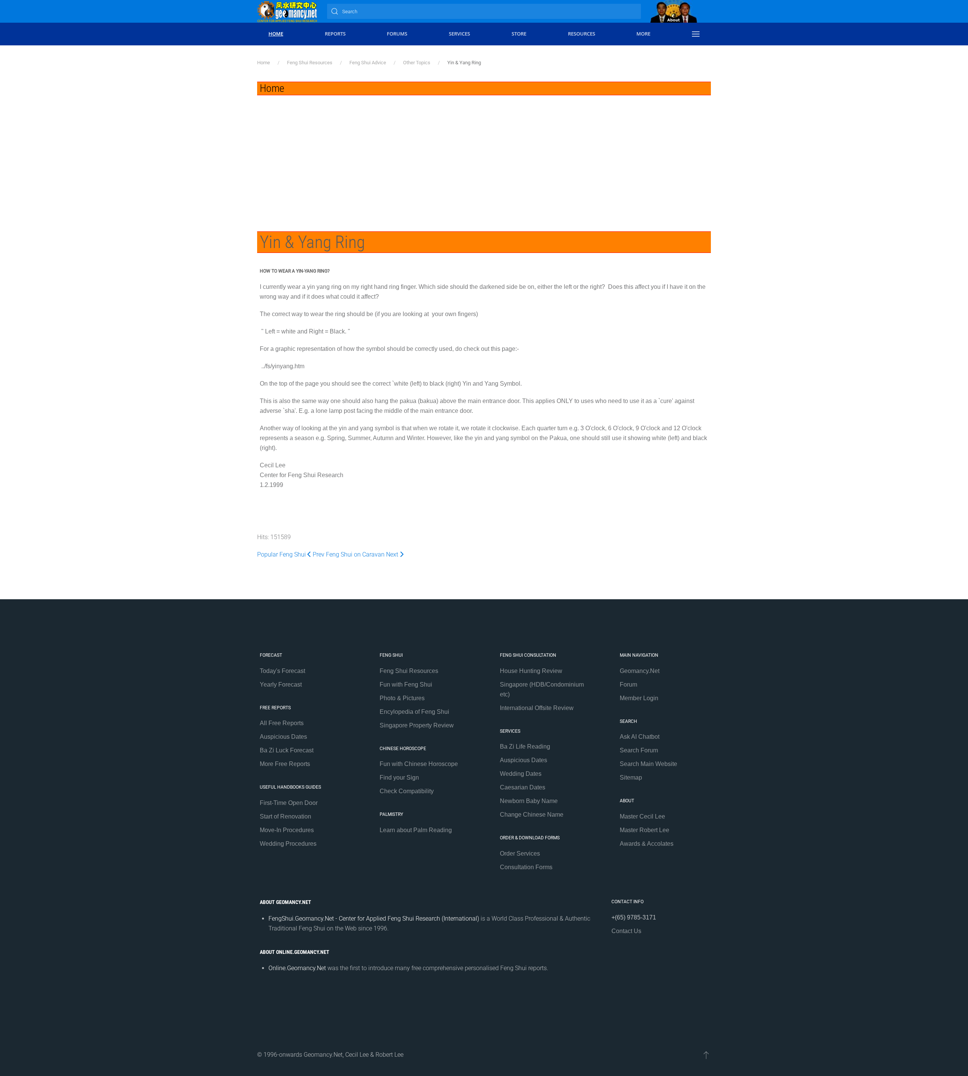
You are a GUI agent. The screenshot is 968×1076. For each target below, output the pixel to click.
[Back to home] (287, 11)
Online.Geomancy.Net (297, 968)
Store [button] (519, 33)
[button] (696, 34)
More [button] (643, 33)
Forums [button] (397, 33)
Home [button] (275, 33)
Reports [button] (335, 33)
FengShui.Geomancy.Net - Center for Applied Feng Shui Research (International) (373, 918)
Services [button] (459, 33)
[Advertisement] (484, 152)
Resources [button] (581, 33)
